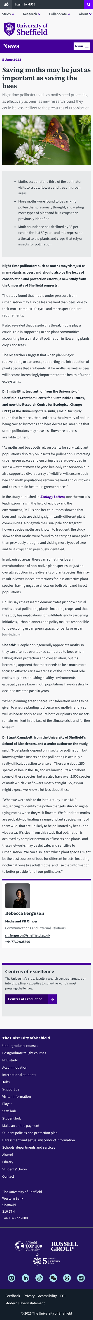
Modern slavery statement (25, 1303)
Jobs (6, 1082)
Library (7, 1161)
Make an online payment (20, 1125)
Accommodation (14, 1067)
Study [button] (6, 14)
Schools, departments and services (28, 1147)
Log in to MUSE (25, 4)
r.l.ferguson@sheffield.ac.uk (27, 935)
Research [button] (30, 14)
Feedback (12, 1295)
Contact (8, 1176)
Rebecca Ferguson (24, 913)
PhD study (10, 1060)
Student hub (11, 1118)
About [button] (83, 14)
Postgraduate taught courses (24, 1053)
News (11, 46)
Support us (10, 1089)
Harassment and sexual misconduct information (38, 1140)
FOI (62, 1295)
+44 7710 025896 (17, 941)
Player (7, 1103)
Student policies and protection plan (30, 1132)
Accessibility (47, 1295)
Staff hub (9, 1111)
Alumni (7, 1154)
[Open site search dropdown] (88, 4)
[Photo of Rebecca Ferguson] (46, 896)
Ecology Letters (52, 496)
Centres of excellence (25, 999)
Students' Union (14, 1169)
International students (19, 1074)
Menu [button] (79, 46)
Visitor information (16, 1096)
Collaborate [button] (58, 14)
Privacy (29, 1295)
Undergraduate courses (20, 1045)
